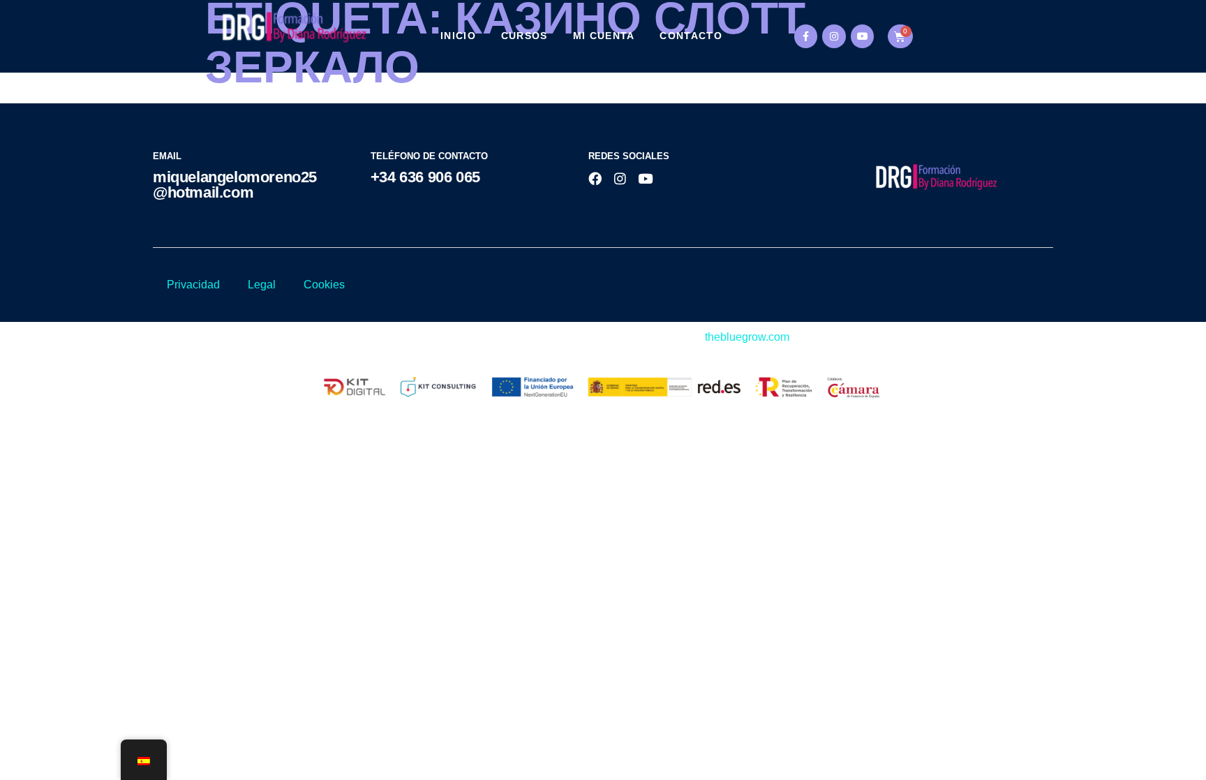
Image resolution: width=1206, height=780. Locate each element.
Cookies (324, 284)
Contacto (691, 35)
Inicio (458, 35)
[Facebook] (595, 178)
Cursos (524, 35)
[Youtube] (862, 36)
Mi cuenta (604, 35)
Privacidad (193, 284)
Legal (262, 284)
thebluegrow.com (747, 337)
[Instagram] (834, 36)
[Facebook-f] (806, 36)
